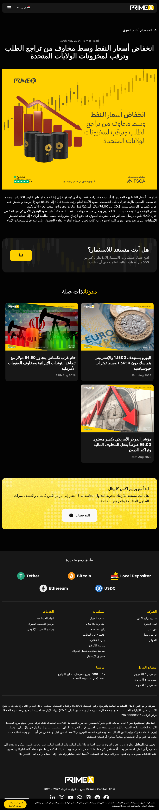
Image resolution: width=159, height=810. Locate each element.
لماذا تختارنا (150, 624)
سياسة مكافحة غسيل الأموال (88, 651)
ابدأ (21, 255)
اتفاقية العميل (97, 618)
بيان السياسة (98, 629)
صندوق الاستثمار (96, 656)
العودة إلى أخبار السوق (137, 30)
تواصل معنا (150, 634)
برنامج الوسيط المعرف (41, 624)
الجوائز (153, 640)
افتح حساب (82, 515)
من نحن (152, 629)
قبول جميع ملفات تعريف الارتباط (15, 804)
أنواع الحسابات (45, 618)
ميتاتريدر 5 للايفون (146, 685)
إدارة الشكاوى (97, 640)
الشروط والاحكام (95, 624)
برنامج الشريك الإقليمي (40, 629)
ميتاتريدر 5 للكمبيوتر (145, 674)
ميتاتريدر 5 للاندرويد (146, 679)
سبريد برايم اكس (147, 618)
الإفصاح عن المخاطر (93, 634)
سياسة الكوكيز (97, 645)
